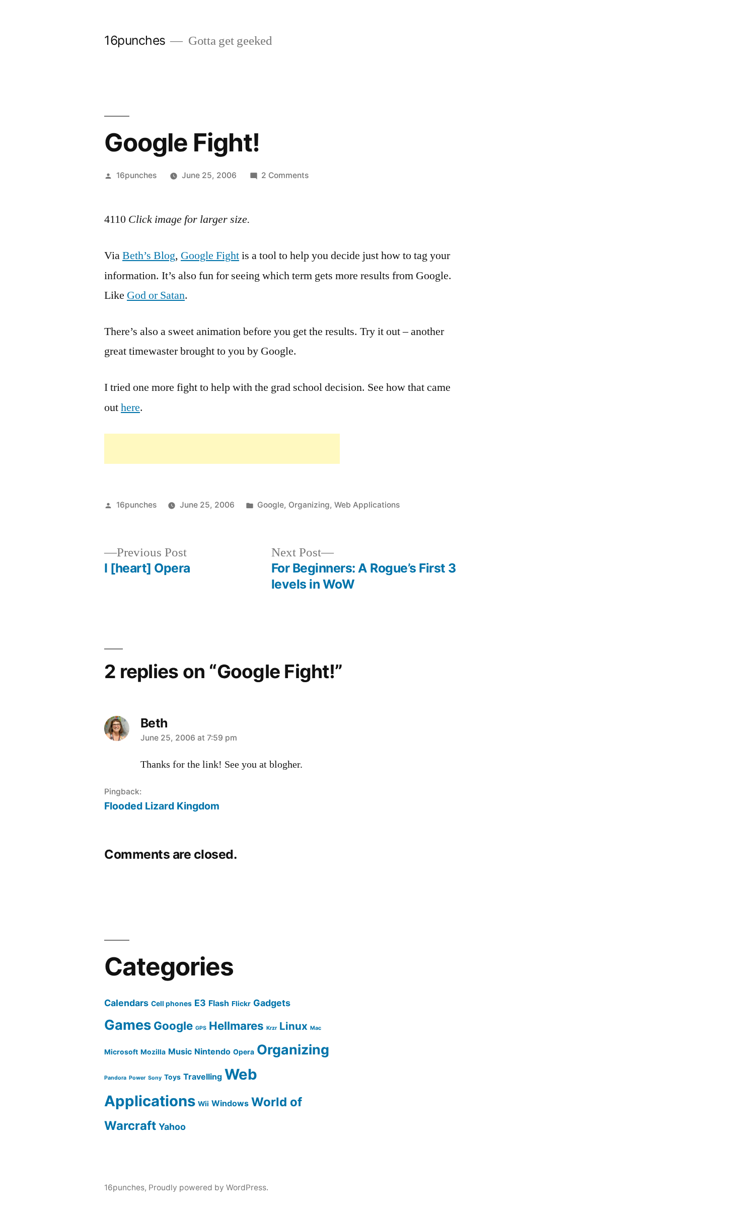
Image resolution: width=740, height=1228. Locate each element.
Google (270, 505)
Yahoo (172, 1126)
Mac (315, 1028)
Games (127, 1025)
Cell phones (171, 1004)
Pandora (115, 1078)
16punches (135, 40)
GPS (200, 1028)
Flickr (241, 1004)
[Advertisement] (222, 449)
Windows (230, 1103)
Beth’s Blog (148, 256)
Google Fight (210, 256)
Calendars (126, 1003)
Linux (293, 1026)
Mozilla (153, 1052)
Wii (203, 1104)
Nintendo (212, 1051)
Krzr (271, 1028)
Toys (172, 1077)
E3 (200, 1003)
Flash (218, 1003)
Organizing (309, 505)
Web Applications (367, 505)
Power (137, 1078)
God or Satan (156, 295)
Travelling (202, 1077)
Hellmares (236, 1025)
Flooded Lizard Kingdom (161, 806)
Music (180, 1051)
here (130, 407)
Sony (155, 1078)
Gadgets (271, 1003)
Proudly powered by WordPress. (208, 1187)
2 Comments (285, 175)
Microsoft (121, 1052)
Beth (154, 722)
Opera (243, 1052)
